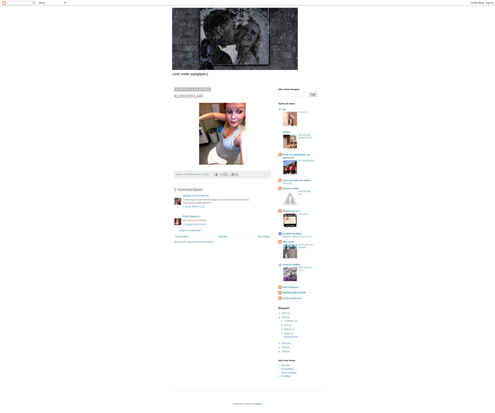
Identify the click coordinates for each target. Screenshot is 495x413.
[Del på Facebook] (233, 174)
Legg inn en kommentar (190, 230)
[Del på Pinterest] (237, 174)
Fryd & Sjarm (189, 216)
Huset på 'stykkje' (291, 264)
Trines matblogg (288, 372)
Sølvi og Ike (288, 242)
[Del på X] (229, 174)
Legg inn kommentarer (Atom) (200, 242)
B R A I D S (303, 112)
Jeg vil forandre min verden (296, 180)
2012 (284, 313)
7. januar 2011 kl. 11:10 (193, 206)
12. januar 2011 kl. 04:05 (194, 224)
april (286, 325)
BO (284, 109)
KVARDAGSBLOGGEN (294, 292)
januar (287, 333)
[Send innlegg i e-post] (215, 174)
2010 (284, 343)
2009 (284, 347)
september (289, 321)
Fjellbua (286, 132)
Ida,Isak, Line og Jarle (194, 195)
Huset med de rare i (292, 298)
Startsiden (223, 236)
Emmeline (285, 365)
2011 (284, 317)
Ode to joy (287, 183)
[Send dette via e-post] (222, 174)
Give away (303, 214)
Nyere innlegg (181, 236)
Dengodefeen (287, 369)
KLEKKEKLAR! (291, 337)
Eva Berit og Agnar (292, 233)
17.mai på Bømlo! (306, 160)
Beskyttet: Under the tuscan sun (296, 236)
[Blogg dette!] (226, 174)
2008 (284, 351)
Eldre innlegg (264, 236)
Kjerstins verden (290, 188)
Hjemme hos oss (291, 211)
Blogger (258, 404)
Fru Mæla (285, 376)
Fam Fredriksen (290, 287)
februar (288, 329)
